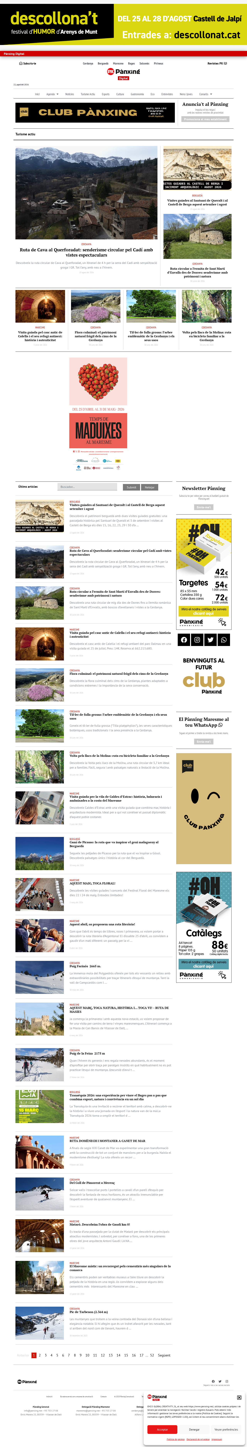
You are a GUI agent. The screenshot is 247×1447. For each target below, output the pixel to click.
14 (118, 1355)
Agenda (51, 94)
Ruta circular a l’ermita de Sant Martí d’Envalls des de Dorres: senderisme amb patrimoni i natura (197, 272)
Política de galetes (176, 1439)
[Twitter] (210, 640)
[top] (95, 112)
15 (126, 1355)
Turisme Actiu (88, 94)
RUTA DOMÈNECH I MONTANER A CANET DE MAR (107, 1141)
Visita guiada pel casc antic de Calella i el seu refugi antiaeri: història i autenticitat (40, 336)
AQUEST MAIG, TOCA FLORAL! (92, 883)
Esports (105, 94)
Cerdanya (88, 63)
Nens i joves (186, 94)
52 (152, 1355)
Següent (164, 1355)
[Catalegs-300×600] (204, 926)
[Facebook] (184, 640)
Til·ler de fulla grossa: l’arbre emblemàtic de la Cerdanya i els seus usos (151, 336)
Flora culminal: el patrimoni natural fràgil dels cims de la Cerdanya (96, 336)
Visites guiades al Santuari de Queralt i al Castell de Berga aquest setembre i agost (197, 202)
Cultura (120, 94)
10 (87, 1355)
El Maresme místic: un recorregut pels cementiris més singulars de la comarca (120, 1268)
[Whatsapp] (224, 640)
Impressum (216, 1439)
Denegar (194, 1429)
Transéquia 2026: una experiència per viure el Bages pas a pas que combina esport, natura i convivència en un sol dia (118, 1097)
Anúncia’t (49, 1396)
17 (142, 1355)
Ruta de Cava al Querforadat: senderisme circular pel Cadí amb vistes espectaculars (86, 252)
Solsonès (144, 63)
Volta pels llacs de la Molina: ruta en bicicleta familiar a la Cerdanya (206, 336)
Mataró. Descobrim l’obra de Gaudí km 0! (100, 1224)
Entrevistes (167, 94)
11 (95, 1355)
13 (111, 1355)
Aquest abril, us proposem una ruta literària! (103, 924)
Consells (203, 94)
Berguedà (103, 63)
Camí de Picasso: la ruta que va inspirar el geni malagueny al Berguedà (114, 844)
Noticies (69, 94)
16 (134, 1355)
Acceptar (162, 1429)
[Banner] (123, 24)
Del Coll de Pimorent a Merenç (92, 1183)
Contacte (104, 1396)
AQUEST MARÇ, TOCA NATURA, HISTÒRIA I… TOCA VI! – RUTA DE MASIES (119, 1010)
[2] (204, 808)
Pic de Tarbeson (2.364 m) (89, 1312)
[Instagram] (197, 640)
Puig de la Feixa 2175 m (87, 1053)
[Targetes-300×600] (204, 573)
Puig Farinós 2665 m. (85, 966)
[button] (239, 1398)
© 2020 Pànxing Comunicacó (124, 1396)
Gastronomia (137, 94)
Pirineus (158, 63)
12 (103, 1355)
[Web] (98, 415)
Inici (37, 94)
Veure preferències (226, 1429)
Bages (131, 63)
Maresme (118, 63)
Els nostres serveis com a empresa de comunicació (76, 1396)
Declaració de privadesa (198, 1439)
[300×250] (204, 676)
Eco (153, 94)
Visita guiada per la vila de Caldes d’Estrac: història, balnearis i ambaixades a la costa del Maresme (116, 798)
